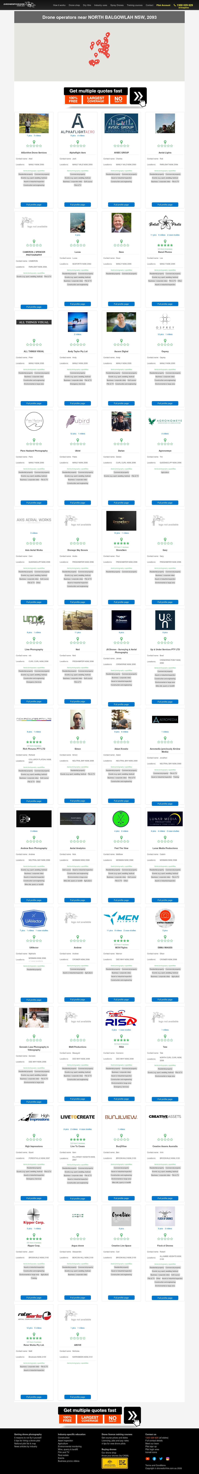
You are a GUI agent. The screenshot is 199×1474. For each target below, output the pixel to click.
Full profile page (34, 204)
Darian (121, 450)
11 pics (78, 632)
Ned (78, 649)
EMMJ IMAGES (165, 947)
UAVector (33, 947)
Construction (64, 1437)
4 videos (165, 433)
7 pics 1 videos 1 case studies (34, 930)
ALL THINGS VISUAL (34, 351)
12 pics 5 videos (34, 1327)
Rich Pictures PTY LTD (34, 748)
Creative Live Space (121, 1245)
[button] (102, 51)
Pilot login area (152, 1449)
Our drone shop (109, 1452)
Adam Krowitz (121, 748)
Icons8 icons (151, 1452)
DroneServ (121, 550)
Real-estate (63, 1455)
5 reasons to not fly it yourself (27, 1437)
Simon (78, 748)
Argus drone (78, 1245)
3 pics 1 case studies (121, 1029)
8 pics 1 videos (34, 632)
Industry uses (100, 5)
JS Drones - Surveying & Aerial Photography (121, 651)
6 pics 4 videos (78, 135)
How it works (59, 5)
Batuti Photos (165, 251)
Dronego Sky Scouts (77, 550)
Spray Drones (117, 5)
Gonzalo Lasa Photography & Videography (34, 1048)
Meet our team (152, 1443)
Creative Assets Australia (165, 1146)
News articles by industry (25, 1446)
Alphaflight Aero (77, 152)
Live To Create (78, 1146)
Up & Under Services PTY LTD (165, 649)
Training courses (135, 5)
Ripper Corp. (34, 1245)
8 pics (121, 632)
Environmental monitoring (70, 1446)
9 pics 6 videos (122, 731)
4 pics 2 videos (122, 831)
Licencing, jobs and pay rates (115, 1440)
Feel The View (121, 848)
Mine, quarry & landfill (68, 1449)
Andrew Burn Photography (34, 848)
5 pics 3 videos (165, 1228)
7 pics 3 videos (34, 135)
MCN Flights (121, 947)
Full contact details (154, 1440)
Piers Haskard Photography (34, 450)
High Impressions (34, 1146)
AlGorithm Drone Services (34, 152)
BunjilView (121, 1146)
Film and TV (63, 1452)
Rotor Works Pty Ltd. (34, 1344)
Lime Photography (34, 649)
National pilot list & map (25, 1443)
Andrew (77, 947)
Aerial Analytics (78, 848)
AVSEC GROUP (121, 152)
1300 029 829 (184, 6)
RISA (121, 1046)
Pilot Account (163, 5)
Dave (121, 251)
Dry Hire (87, 5)
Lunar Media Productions (165, 848)
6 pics (121, 1228)
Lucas (78, 251)
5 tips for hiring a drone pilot (27, 1440)
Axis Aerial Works (34, 550)
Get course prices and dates (115, 1437)
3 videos (34, 532)
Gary (165, 550)
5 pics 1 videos (34, 1228)
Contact (149, 5)
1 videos (165, 731)
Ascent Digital (121, 351)
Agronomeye (165, 450)
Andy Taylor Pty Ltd (78, 351)
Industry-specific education (72, 1434)
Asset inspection (65, 1440)
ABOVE (77, 1344)
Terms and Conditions (155, 1465)
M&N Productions (77, 1046)
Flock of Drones (165, 1245)
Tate (165, 1046)
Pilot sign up (151, 1446)
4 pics (78, 234)
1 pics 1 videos (78, 1327)
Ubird (77, 450)
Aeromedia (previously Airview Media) (165, 750)
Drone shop (74, 5)
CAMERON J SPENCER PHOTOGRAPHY (34, 253)
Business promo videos (68, 1460)
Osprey (165, 351)
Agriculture (63, 1443)
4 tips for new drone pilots (113, 1443)
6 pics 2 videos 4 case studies (78, 1129)
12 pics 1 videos (165, 334)
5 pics (165, 930)
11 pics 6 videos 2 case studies (165, 234)
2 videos (78, 334)
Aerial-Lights (165, 152)
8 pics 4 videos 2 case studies (165, 831)
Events (61, 1458)
